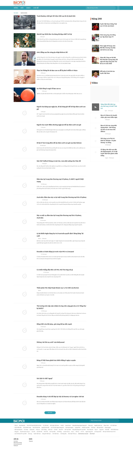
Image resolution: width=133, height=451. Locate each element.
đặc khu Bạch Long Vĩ (25, 431)
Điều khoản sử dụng (18, 442)
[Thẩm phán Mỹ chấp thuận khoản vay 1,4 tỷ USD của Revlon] (24, 294)
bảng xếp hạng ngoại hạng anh (79, 425)
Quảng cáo (16, 445)
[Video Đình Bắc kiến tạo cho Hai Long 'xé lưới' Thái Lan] (95, 107)
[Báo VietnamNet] (38, 111)
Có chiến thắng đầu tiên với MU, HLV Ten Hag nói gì (55, 270)
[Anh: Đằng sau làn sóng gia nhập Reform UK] (24, 58)
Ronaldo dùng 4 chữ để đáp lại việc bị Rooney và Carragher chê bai (60, 397)
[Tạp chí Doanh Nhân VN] (101, 39)
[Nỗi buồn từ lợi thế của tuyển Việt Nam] (95, 74)
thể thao (93, 427)
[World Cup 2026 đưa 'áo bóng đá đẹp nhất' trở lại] (24, 40)
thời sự (77, 431)
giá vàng (26, 429)
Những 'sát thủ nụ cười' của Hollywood (50, 342)
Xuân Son (50, 429)
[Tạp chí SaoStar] (102, 75)
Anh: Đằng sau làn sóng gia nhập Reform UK (52, 52)
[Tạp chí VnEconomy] (38, 326)
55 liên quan (43, 326)
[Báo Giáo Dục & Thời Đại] (38, 345)
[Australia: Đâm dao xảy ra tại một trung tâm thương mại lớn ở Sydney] (24, 203)
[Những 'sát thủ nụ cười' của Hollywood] (24, 348)
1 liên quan (42, 36)
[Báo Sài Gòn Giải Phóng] (102, 119)
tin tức (82, 431)
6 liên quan (43, 362)
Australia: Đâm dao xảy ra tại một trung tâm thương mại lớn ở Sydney (61, 197)
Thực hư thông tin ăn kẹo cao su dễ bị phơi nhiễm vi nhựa (57, 70)
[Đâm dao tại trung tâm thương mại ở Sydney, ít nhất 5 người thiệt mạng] (24, 185)
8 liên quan (43, 73)
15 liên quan (43, 399)
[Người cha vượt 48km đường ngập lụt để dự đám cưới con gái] (24, 131)
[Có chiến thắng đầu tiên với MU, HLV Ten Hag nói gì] (24, 276)
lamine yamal (66, 431)
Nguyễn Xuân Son (98, 425)
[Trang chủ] (19, 3)
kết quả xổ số (100, 427)
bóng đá (16, 431)
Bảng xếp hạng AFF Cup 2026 (79, 429)
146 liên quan (108, 133)
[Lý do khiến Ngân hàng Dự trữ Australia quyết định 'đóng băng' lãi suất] (24, 239)
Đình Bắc (107, 429)
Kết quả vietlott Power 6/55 (109, 431)
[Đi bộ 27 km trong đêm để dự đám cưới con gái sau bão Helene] (24, 149)
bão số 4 (61, 429)
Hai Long (30, 433)
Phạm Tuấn (106, 425)
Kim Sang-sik (90, 429)
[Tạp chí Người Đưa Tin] (38, 399)
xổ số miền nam (114, 429)
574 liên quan (44, 254)
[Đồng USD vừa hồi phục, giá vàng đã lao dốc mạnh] (24, 330)
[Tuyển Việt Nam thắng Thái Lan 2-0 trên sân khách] (95, 26)
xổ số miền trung (27, 427)
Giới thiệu (16, 441)
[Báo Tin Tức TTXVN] (38, 220)
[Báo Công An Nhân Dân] (39, 272)
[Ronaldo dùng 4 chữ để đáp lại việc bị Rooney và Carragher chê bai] (24, 403)
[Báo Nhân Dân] (38, 184)
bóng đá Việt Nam (46, 433)
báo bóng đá (22, 425)
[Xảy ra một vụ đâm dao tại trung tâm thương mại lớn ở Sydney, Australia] (24, 221)
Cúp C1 (96, 429)
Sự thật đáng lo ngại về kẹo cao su (49, 89)
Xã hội (62, 425)
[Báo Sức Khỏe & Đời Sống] (38, 73)
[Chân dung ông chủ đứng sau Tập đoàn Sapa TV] (95, 37)
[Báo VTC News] (39, 163)
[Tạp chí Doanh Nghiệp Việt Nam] (38, 254)
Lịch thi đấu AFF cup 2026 (20, 433)
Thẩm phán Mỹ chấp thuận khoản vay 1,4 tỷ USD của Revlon (58, 288)
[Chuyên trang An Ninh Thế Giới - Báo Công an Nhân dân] (38, 55)
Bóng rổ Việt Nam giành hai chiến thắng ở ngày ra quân (56, 360)
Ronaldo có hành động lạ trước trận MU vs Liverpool (55, 252)
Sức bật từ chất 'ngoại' (45, 378)
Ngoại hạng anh (89, 431)
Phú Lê (16, 425)
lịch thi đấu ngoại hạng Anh (57, 427)
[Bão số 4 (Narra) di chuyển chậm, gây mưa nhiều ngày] (95, 118)
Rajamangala (108, 427)
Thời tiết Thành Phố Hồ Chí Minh (34, 425)
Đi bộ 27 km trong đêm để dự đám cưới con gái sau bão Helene (59, 143)
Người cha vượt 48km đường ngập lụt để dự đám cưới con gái (59, 125)
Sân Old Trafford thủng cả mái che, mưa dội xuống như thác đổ (59, 161)
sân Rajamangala (69, 427)
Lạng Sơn (101, 429)
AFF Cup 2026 (68, 429)
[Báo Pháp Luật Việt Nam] (38, 127)
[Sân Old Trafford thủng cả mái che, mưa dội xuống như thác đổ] (24, 167)
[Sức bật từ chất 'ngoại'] (24, 384)
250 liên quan (43, 145)
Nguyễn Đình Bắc (45, 427)
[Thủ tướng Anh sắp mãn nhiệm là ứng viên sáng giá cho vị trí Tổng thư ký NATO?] (24, 312)
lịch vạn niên (52, 431)
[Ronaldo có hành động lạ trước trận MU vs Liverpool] (24, 258)
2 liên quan (43, 111)
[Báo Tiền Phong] (38, 311)
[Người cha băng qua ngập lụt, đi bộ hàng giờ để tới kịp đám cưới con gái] (24, 113)
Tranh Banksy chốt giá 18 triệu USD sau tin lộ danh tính (56, 16)
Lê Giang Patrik (97, 431)
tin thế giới (45, 425)
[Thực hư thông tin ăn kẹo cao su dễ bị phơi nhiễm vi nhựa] (24, 76)
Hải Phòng (59, 431)
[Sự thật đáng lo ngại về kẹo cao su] (24, 95)
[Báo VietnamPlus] (39, 200)
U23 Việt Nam (55, 433)
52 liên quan (110, 110)
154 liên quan (44, 311)
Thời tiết (46, 431)
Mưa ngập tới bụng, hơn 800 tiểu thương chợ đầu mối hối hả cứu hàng (107, 48)
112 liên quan (44, 184)
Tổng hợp (31, 441)
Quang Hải (32, 429)
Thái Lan (38, 429)
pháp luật (90, 425)
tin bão (55, 429)
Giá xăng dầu (63, 433)
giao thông (44, 429)
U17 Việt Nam (113, 425)
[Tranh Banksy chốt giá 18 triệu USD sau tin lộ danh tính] (24, 22)
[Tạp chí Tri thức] (38, 18)
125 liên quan (108, 144)
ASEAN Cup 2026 (85, 427)
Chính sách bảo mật (18, 444)
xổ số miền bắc (18, 427)
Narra (72, 431)
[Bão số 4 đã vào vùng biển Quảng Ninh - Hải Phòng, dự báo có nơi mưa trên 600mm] (95, 128)
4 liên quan (42, 381)
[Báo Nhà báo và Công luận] (39, 91)
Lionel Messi (68, 425)
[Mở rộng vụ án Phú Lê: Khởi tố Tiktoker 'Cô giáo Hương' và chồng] (95, 141)
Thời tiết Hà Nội (36, 427)
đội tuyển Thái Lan (72, 433)
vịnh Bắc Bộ (39, 431)
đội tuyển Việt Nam (54, 425)
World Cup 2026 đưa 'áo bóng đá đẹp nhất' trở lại (54, 34)
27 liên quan (111, 157)
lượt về (33, 431)
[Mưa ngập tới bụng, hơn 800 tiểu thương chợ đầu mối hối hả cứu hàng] (95, 48)
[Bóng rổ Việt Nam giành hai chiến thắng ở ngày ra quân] (24, 366)
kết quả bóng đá (18, 429)
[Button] (118, 8)
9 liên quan (44, 163)
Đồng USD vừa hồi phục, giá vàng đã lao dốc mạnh (54, 324)
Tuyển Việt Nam (37, 433)
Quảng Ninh (77, 427)
